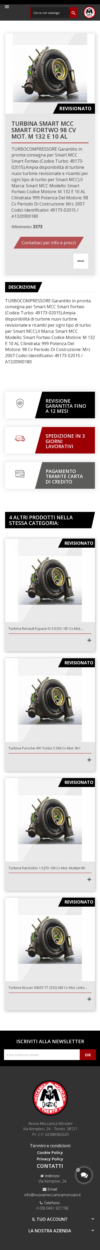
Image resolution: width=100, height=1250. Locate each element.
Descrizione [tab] (22, 287)
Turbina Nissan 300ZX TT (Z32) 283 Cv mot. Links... (48, 987)
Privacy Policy (50, 1158)
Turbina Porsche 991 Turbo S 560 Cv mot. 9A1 (45, 748)
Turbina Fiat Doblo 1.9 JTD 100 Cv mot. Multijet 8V (47, 868)
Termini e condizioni (50, 1146)
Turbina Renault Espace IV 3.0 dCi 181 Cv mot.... (46, 628)
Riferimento (21, 226)
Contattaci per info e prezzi (49, 243)
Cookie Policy (50, 1152)
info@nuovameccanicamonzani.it (52, 1194)
